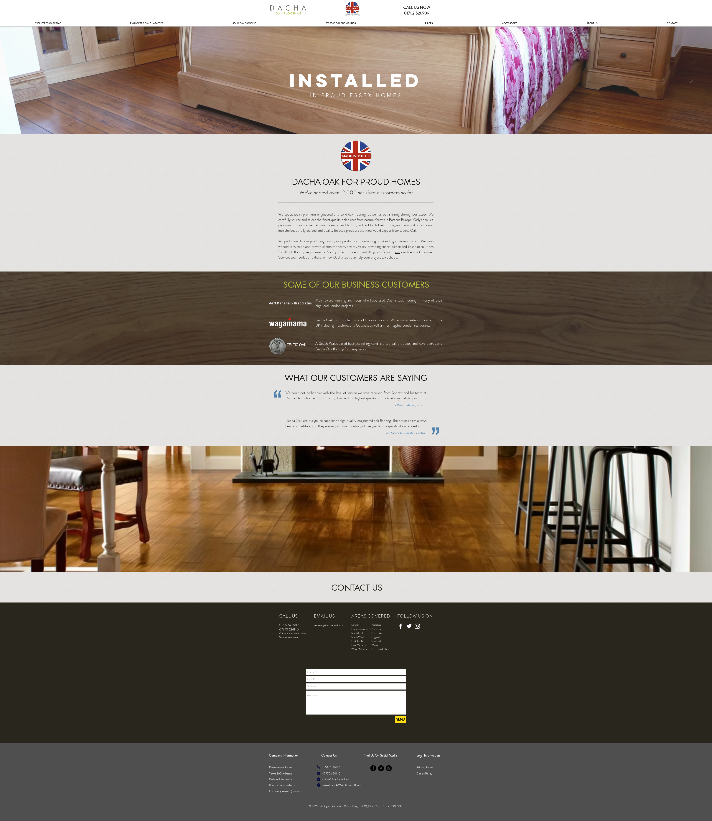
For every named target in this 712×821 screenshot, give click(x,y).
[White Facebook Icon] (400, 626)
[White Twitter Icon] (409, 626)
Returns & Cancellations (283, 785)
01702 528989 (331, 767)
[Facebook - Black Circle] (373, 768)
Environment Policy (280, 767)
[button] (428, 23)
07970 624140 (331, 773)
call (397, 252)
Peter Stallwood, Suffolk (411, 405)
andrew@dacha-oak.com (329, 625)
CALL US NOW (416, 7)
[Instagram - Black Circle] (389, 768)
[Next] (691, 80)
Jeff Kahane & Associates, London (405, 433)
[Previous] (20, 80)
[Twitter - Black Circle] (381, 768)
